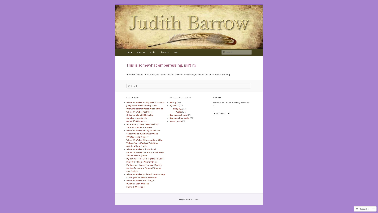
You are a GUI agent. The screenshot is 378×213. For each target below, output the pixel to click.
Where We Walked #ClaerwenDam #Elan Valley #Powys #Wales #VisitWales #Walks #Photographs (144, 143)
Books (152, 52)
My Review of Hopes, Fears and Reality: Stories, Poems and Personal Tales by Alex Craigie (144, 168)
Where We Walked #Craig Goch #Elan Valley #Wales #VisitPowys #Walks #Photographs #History (143, 133)
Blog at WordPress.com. (189, 199)
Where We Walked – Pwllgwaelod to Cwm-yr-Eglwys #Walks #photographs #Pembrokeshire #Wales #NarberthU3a (145, 105)
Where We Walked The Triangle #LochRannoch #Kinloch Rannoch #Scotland (140, 183)
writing (173, 102)
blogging (177, 109)
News (176, 52)
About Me (141, 52)
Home (129, 52)
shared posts (176, 121)
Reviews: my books (178, 115)
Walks (179, 112)
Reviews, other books (179, 118)
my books (174, 105)
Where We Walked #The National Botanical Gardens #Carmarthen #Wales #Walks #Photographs (145, 152)
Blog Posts (164, 52)
